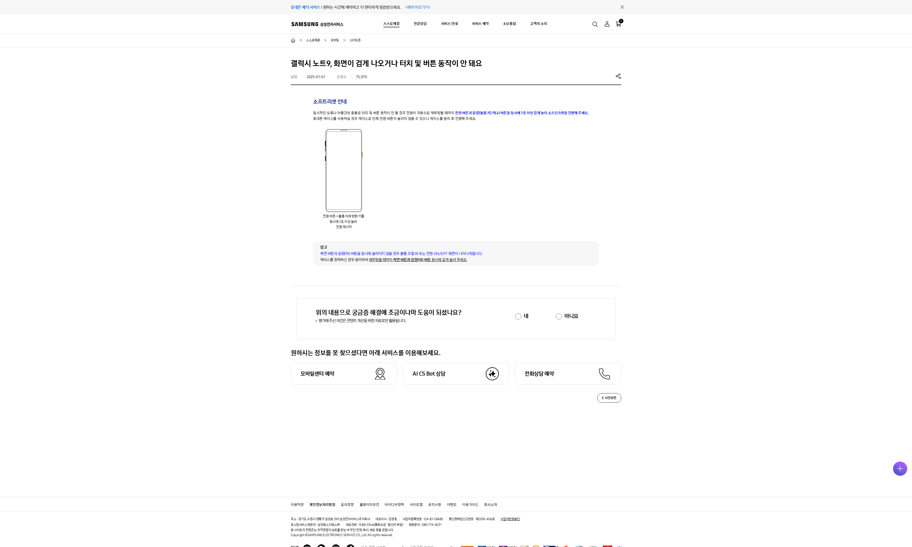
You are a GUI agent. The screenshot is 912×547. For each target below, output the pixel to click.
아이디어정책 (394, 504)
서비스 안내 (449, 23)
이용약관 (297, 504)
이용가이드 (470, 504)
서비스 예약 (480, 23)
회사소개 (490, 504)
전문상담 (420, 23)
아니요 (571, 316)
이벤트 (452, 504)
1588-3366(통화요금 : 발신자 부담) (381, 525)
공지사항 (434, 504)
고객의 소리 (538, 23)
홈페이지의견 (369, 504)
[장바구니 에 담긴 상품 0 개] (618, 24)
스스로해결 (391, 23)
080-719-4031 (431, 525)
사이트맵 (416, 504)
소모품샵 (509, 23)
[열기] (900, 469)
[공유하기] (618, 76)
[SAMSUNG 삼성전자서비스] (317, 24)
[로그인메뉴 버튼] (607, 24)
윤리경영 (347, 504)
